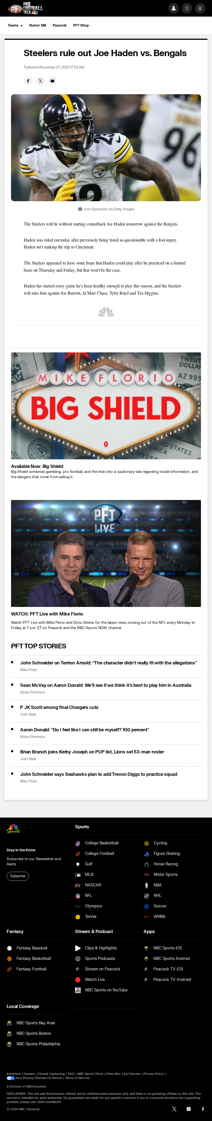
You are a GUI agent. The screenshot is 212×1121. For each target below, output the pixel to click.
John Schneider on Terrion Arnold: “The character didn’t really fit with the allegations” (108, 663)
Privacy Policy (154, 1074)
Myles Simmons (32, 692)
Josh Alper (28, 715)
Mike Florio (28, 670)
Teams (13, 25)
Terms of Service (77, 1078)
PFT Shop (81, 25)
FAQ (71, 1074)
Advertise (14, 1074)
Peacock (60, 25)
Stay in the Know (21, 850)
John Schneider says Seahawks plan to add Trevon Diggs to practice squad (98, 774)
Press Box (113, 1074)
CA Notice (54, 1078)
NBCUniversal (36, 1087)
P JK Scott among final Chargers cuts (59, 707)
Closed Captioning (51, 1074)
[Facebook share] (28, 81)
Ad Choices (132, 1074)
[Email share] (52, 81)
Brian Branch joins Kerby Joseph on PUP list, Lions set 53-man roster (92, 752)
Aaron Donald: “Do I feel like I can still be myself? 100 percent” (84, 730)
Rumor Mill (37, 25)
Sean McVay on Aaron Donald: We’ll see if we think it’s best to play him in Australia (105, 685)
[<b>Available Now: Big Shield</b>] (106, 405)
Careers (29, 1074)
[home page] (25, 8)
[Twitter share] (40, 81)
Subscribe (17, 876)
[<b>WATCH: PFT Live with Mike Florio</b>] (106, 553)
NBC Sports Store (90, 1074)
